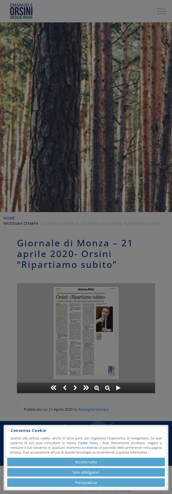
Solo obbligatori (86, 472)
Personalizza (86, 482)
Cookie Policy (89, 443)
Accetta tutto (86, 462)
